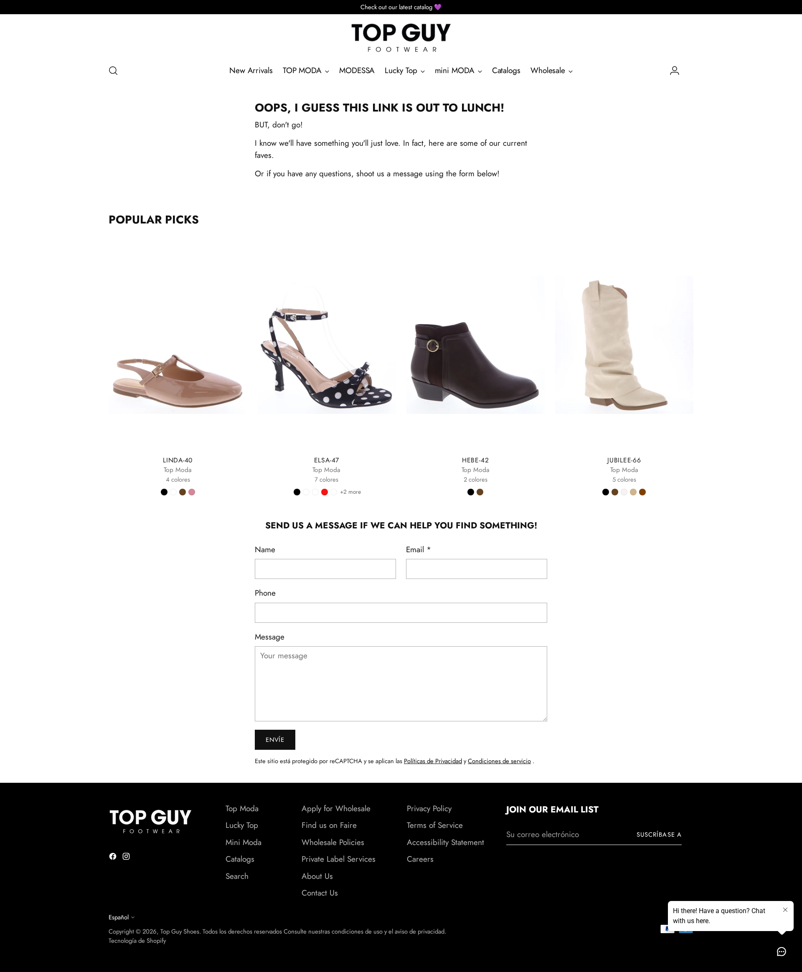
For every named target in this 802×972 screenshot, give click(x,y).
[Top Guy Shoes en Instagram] (127, 858)
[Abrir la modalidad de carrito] (688, 70)
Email (418, 549)
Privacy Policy (429, 808)
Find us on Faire (329, 825)
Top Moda (242, 808)
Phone (265, 593)
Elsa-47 (326, 460)
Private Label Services (339, 859)
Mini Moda (243, 842)
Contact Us (320, 892)
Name (265, 549)
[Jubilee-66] (624, 345)
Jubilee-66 (624, 460)
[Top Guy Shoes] (401, 38)
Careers (420, 859)
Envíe (275, 739)
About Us (317, 876)
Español (119, 917)
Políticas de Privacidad (433, 761)
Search (237, 876)
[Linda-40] (178, 345)
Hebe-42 (475, 460)
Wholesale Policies (333, 842)
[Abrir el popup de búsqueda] (113, 70)
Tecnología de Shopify (137, 940)
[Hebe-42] (475, 345)
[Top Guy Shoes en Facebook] (114, 858)
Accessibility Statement (445, 842)
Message (269, 636)
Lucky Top (242, 825)
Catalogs (240, 859)
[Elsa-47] (326, 345)
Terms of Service (435, 825)
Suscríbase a (659, 834)
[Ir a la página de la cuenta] (671, 70)
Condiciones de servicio (499, 761)
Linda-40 (178, 460)
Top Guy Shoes (179, 931)
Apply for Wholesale (336, 808)
